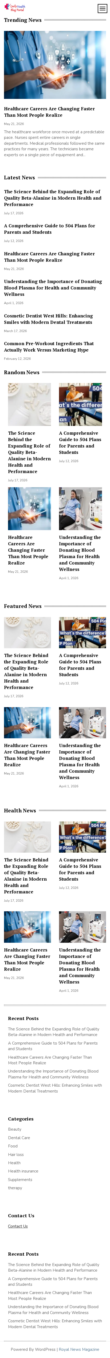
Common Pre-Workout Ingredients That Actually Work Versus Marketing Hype (49, 346)
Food (13, 1146)
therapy (15, 1188)
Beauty (14, 1129)
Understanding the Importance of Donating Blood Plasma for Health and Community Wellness (53, 287)
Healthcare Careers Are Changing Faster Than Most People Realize (49, 257)
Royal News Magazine (79, 1349)
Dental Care (19, 1138)
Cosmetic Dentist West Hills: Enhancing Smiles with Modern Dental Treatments (48, 319)
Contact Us (18, 1226)
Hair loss (16, 1154)
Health (14, 1163)
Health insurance (23, 1171)
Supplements (20, 1179)
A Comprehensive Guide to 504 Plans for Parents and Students (49, 229)
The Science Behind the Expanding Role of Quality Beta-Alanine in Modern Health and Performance (52, 197)
